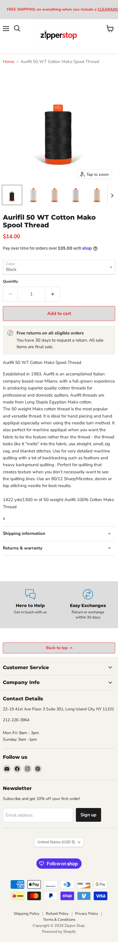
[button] (12, 195)
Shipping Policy (27, 913)
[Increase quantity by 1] (53, 294)
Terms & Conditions (59, 919)
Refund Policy (57, 913)
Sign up (88, 815)
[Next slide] (112, 195)
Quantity (10, 281)
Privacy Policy (86, 913)
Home (8, 61)
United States (56, 842)
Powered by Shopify (59, 931)
